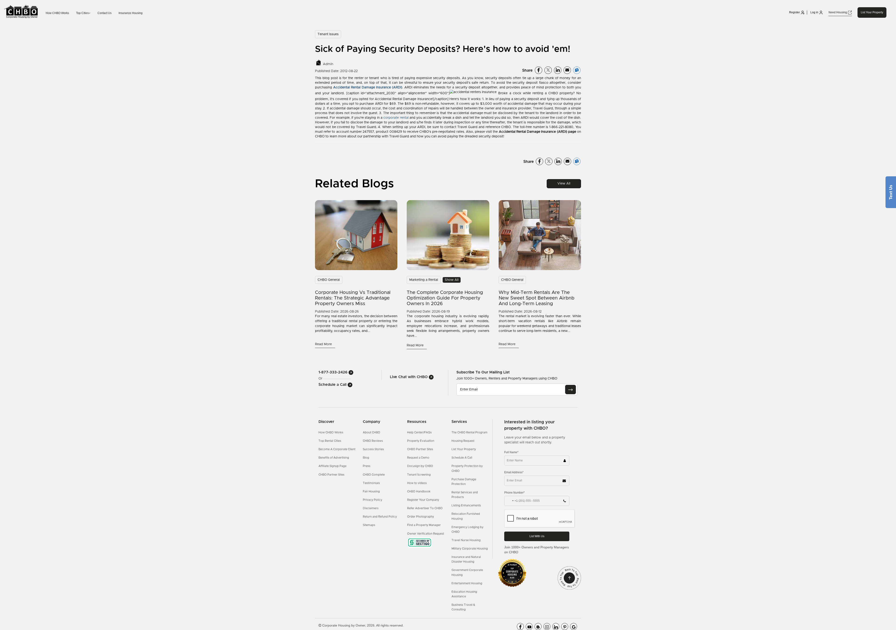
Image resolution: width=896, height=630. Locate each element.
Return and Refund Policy (380, 516)
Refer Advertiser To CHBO (425, 508)
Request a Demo (418, 457)
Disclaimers (370, 508)
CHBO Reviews (373, 440)
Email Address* (514, 472)
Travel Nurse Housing (466, 540)
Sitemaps (369, 525)
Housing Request (463, 440)
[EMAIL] (570, 389)
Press (366, 466)
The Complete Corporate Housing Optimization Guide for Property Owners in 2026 (445, 298)
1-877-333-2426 (333, 372)
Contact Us (105, 13)
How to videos (417, 483)
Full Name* (511, 452)
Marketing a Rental (423, 280)
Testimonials (371, 483)
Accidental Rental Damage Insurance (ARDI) (367, 87)
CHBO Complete (374, 474)
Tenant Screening (419, 474)
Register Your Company (423, 499)
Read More (324, 344)
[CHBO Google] (573, 626)
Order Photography (420, 516)
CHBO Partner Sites (331, 474)
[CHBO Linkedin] (555, 626)
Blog (366, 457)
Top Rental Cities (329, 440)
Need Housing (838, 12)
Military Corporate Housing (470, 548)
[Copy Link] (577, 70)
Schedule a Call (333, 384)
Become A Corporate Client (336, 449)
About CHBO (371, 432)
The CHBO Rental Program (469, 432)
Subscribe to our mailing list (483, 372)
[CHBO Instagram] (546, 626)
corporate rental (395, 117)
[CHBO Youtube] (529, 626)
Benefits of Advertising (333, 457)
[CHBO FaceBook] (520, 626)
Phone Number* (514, 492)
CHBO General (329, 280)
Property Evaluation (420, 440)
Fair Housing (371, 491)
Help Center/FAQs (419, 432)
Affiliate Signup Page (332, 466)
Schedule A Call (462, 457)
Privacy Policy (372, 499)
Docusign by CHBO (420, 466)
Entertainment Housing (467, 583)
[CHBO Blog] (538, 626)
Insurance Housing (131, 13)
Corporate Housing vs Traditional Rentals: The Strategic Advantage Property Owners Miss (353, 298)
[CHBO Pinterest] (564, 626)
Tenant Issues (328, 34)
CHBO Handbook (418, 491)
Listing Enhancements (466, 505)
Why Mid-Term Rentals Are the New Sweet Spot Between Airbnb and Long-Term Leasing (536, 298)
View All (563, 183)
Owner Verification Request (425, 533)
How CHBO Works (57, 13)
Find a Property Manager (424, 525)
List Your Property (872, 12)
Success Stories (373, 449)
